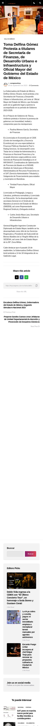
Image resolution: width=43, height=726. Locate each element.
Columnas (21, 723)
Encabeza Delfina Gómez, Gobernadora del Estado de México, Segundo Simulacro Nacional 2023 (21, 305)
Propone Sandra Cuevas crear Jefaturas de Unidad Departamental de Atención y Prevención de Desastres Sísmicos (22, 319)
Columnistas (30, 723)
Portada (28, 707)
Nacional (21, 707)
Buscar (11, 548)
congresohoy (15, 83)
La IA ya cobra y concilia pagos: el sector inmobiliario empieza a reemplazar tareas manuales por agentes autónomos (28, 624)
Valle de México (9, 39)
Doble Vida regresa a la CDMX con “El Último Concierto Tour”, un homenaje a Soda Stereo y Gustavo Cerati (20, 598)
